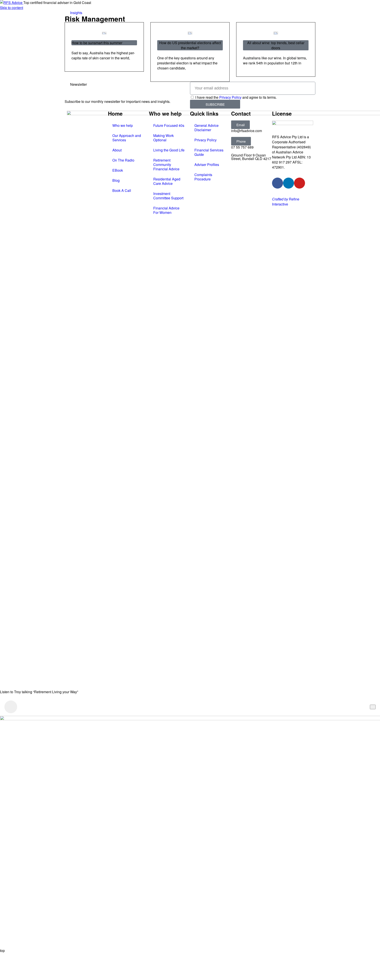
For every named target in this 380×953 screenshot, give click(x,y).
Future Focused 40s (168, 125)
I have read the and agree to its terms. (236, 97)
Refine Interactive (285, 201)
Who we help (122, 125)
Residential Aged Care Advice (166, 181)
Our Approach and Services (126, 137)
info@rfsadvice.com (246, 130)
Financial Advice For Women (166, 210)
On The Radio (123, 160)
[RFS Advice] (11, 2)
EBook (117, 170)
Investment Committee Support (168, 195)
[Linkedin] (288, 183)
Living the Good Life (169, 150)
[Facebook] (277, 183)
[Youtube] (299, 183)
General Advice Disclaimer (206, 127)
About (117, 150)
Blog (116, 180)
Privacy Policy (230, 97)
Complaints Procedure (203, 177)
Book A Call (121, 190)
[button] (240, 124)
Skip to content (11, 7)
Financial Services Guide (208, 152)
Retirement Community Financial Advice (166, 164)
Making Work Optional (163, 137)
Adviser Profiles (206, 164)
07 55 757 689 (242, 147)
